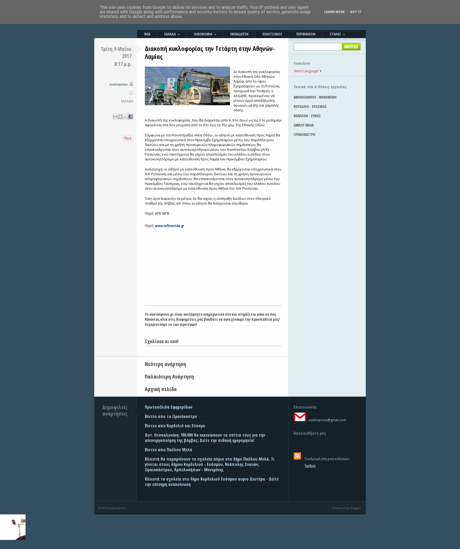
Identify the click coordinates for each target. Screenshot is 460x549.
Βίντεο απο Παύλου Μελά (168, 450)
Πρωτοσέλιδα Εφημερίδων (168, 407)
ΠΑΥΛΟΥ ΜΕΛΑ (304, 125)
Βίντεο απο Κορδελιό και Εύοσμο (175, 426)
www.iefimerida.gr (169, 225)
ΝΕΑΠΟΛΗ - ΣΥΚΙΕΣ (307, 115)
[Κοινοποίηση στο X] (125, 116)
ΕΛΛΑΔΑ (127, 101)
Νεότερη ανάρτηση (165, 364)
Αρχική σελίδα (161, 389)
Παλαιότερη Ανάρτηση (169, 376)
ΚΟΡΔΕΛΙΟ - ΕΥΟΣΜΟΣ (310, 106)
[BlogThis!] (120, 116)
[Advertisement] (213, 265)
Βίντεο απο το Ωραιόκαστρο (171, 416)
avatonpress (118, 84)
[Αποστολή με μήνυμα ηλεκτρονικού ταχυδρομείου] (115, 116)
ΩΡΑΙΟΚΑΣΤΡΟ (304, 134)
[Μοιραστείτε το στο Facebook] (130, 116)
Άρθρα (310, 465)
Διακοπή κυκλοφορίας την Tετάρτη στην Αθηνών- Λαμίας (210, 52)
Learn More (334, 12)
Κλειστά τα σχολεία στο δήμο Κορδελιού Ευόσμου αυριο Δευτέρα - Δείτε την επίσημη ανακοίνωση (212, 481)
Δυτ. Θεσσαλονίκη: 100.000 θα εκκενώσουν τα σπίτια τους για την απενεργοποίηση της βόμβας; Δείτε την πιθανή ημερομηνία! (205, 437)
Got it (356, 12)
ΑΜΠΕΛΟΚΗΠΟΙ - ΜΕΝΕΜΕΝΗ (315, 97)
